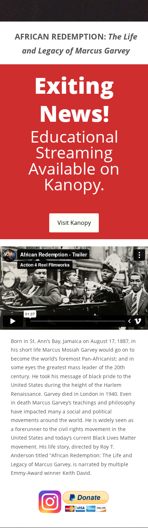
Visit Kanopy (74, 223)
